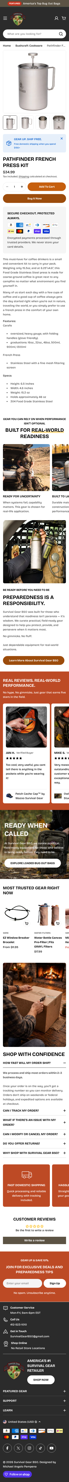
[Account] (56, 18)
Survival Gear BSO (26, 1462)
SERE (5, 933)
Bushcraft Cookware (29, 45)
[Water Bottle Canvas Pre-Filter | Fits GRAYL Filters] (48, 914)
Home (7, 45)
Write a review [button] (34, 1240)
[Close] (61, 138)
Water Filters (42, 933)
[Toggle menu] (5, 18)
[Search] (61, 34)
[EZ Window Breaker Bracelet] (17, 914)
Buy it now (34, 198)
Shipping (24, 176)
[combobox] (34, 33)
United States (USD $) (22, 1421)
